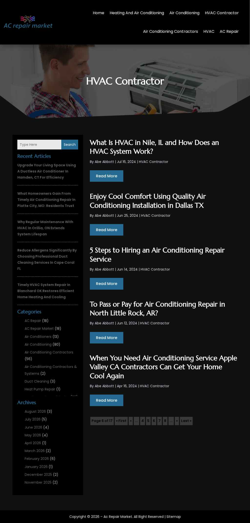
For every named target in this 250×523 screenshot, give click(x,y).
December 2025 (38, 474)
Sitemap (174, 516)
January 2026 (36, 466)
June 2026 (33, 427)
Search (70, 144)
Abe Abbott (104, 161)
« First (121, 420)
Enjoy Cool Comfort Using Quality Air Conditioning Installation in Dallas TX (148, 200)
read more (106, 176)
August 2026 (35, 411)
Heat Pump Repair (40, 389)
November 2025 (38, 482)
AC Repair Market (39, 328)
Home (98, 13)
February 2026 (37, 458)
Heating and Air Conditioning (137, 13)
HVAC (208, 31)
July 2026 (33, 419)
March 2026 (35, 450)
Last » (186, 420)
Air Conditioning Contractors (170, 31)
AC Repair (229, 31)
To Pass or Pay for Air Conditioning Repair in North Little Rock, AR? (157, 308)
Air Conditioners (38, 336)
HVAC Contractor (222, 13)
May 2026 (33, 435)
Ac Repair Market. (118, 516)
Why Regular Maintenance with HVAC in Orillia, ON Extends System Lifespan (45, 228)
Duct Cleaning (37, 381)
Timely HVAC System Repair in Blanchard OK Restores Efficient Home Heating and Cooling (45, 290)
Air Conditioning (184, 13)
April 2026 (33, 443)
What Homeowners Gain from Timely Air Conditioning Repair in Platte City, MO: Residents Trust (46, 199)
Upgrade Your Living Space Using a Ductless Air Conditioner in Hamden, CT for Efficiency (46, 171)
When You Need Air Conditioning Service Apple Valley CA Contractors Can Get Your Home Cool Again (163, 367)
